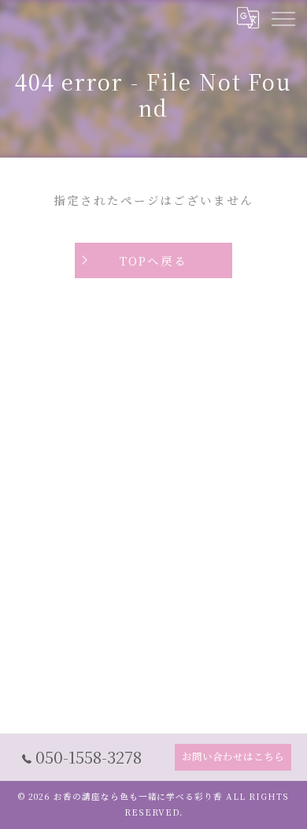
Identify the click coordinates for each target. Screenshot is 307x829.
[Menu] (282, 17)
